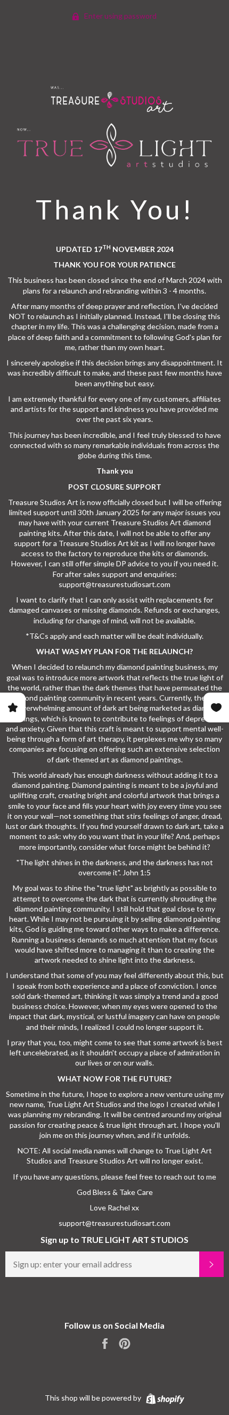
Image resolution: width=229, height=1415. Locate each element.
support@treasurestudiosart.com (114, 1222)
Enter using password (120, 15)
